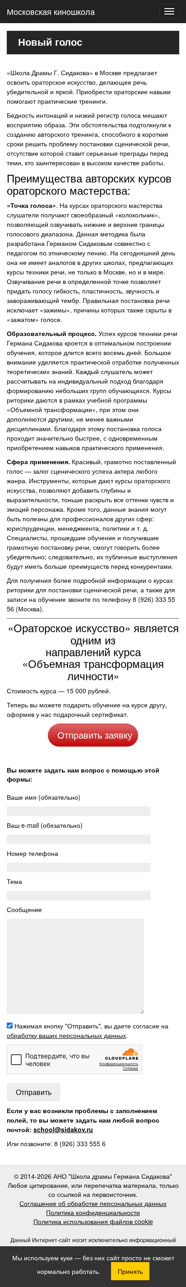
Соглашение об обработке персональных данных (93, 1203)
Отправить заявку (94, 734)
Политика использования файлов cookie (93, 1221)
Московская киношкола (51, 11)
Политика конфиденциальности (93, 1212)
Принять (130, 1271)
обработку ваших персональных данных (66, 1035)
